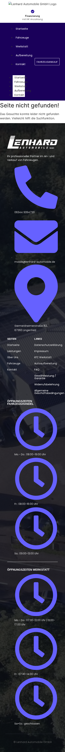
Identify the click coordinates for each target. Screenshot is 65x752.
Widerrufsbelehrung (46, 384)
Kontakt (19, 95)
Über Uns (12, 357)
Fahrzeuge (21, 82)
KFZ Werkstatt (43, 357)
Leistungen (14, 351)
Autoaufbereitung (45, 363)
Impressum (41, 351)
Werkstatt (20, 86)
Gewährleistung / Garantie (45, 377)
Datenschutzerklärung (48, 345)
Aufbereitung (22, 90)
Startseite (20, 77)
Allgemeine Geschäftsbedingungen (49, 392)
